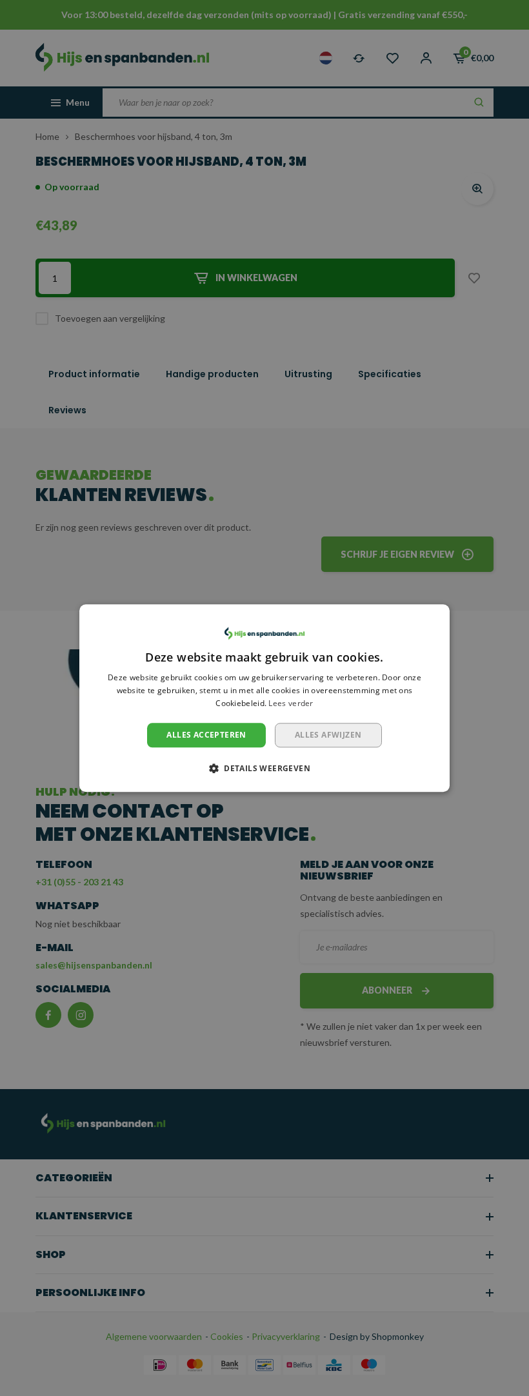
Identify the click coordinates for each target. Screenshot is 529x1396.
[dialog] (264, 698)
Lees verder (290, 703)
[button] (264, 768)
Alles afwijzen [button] (328, 734)
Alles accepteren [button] (206, 734)
